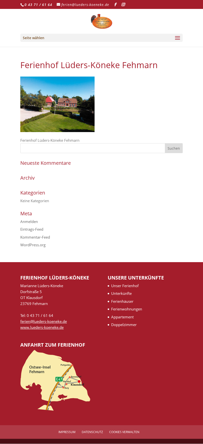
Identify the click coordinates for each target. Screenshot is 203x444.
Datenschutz (92, 432)
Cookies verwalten (124, 432)
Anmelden (29, 221)
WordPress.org (33, 244)
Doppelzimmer (124, 324)
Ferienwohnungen (126, 308)
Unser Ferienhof (125, 285)
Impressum (67, 432)
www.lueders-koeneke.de (42, 327)
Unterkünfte (121, 293)
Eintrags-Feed (31, 229)
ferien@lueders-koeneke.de (43, 321)
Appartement (122, 316)
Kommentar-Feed (35, 237)
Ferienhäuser (122, 301)
